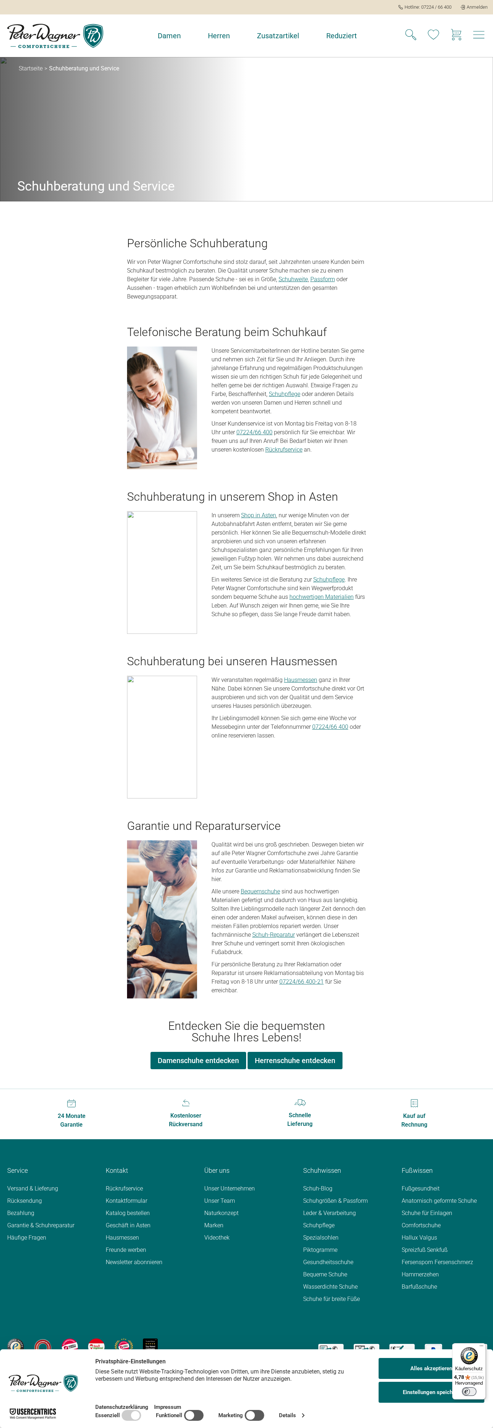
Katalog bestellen (128, 1213)
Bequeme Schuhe (325, 1274)
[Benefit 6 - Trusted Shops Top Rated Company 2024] (150, 1346)
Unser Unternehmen (229, 1188)
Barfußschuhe (419, 1286)
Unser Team (219, 1200)
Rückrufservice (283, 449)
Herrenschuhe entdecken (295, 1060)
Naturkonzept (221, 1213)
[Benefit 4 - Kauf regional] (96, 1346)
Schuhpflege (284, 394)
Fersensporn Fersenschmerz (437, 1262)
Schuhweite (293, 279)
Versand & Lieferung (32, 1188)
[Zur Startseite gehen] (55, 36)
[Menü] (481, 1347)
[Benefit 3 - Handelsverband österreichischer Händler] (70, 1346)
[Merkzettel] (433, 36)
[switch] (469, 1391)
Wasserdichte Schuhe (330, 1286)
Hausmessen (300, 679)
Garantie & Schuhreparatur (40, 1225)
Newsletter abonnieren (134, 1262)
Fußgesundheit (421, 1188)
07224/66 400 (254, 432)
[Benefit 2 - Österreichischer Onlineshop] (43, 1346)
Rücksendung (24, 1200)
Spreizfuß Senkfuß (425, 1249)
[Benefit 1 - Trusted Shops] (15, 1346)
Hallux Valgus (419, 1237)
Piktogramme (320, 1249)
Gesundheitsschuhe (328, 1262)
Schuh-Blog (317, 1188)
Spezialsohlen (321, 1237)
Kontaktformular (126, 1200)
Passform (322, 279)
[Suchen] (411, 36)
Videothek (217, 1237)
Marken (213, 1225)
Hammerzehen (420, 1274)
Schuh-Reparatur (273, 934)
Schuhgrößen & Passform (335, 1200)
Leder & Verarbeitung (329, 1213)
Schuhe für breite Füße (331, 1299)
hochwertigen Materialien (321, 596)
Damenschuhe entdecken (198, 1060)
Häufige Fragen (26, 1237)
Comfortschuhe (421, 1225)
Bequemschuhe (260, 891)
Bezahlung (20, 1213)
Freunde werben (126, 1249)
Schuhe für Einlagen (427, 1213)
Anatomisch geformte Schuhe (439, 1200)
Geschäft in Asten (128, 1225)
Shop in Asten (258, 515)
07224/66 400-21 (301, 981)
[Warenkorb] (456, 36)
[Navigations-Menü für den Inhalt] (479, 37)
